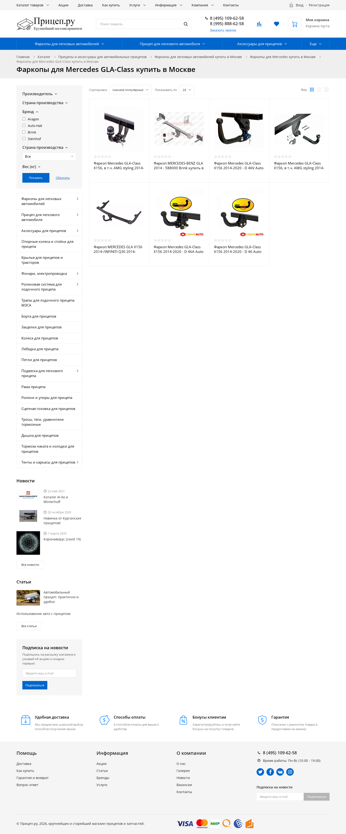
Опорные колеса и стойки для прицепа (47, 244)
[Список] (319, 90)
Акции (63, 5)
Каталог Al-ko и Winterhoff (56, 499)
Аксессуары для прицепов (259, 43)
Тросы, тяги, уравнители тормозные (42, 422)
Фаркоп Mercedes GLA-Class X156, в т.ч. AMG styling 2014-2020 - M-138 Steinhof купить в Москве (299, 165)
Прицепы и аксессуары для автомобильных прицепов (102, 57)
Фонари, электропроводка (44, 273)
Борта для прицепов (38, 316)
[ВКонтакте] (280, 772)
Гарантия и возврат (32, 777)
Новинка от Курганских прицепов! (62, 520)
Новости (183, 777)
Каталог (44, 57)
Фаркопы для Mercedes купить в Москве (283, 57)
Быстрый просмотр (119, 129)
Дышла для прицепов (40, 435)
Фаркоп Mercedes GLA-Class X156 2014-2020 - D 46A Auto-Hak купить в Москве (179, 249)
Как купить (111, 5)
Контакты (231, 5)
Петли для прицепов (39, 359)
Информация (166, 5)
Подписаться (34, 685)
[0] (259, 25)
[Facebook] (270, 772)
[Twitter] (260, 772)
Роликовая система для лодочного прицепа (41, 286)
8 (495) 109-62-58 (227, 18)
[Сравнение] (143, 105)
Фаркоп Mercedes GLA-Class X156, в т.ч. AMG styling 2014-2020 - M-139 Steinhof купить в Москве (119, 165)
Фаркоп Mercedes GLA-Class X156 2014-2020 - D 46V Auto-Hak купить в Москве (239, 165)
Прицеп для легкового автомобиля (170, 43)
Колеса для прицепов (39, 338)
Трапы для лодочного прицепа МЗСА (47, 302)
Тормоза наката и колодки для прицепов (47, 448)
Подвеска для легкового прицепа (42, 373)
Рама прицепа (33, 386)
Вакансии (184, 785)
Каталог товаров (30, 5)
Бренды (103, 777)
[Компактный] (326, 90)
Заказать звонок (223, 30)
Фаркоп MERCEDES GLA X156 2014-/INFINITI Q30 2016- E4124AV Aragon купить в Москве (118, 249)
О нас (181, 763)
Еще (313, 43)
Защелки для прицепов (41, 327)
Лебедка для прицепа (39, 348)
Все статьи (29, 626)
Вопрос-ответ (27, 785)
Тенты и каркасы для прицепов (48, 462)
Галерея (183, 770)
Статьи (102, 770)
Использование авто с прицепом (43, 613)
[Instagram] (290, 772)
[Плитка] (312, 90)
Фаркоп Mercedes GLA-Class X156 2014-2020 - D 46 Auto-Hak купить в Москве (238, 249)
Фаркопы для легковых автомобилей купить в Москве (198, 57)
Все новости (30, 565)
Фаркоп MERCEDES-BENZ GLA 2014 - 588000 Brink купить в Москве (179, 165)
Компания (200, 5)
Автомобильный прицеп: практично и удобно (61, 597)
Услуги (135, 5)
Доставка (85, 5)
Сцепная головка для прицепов (48, 408)
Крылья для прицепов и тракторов (42, 260)
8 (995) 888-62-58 (227, 23)
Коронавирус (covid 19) (62, 539)
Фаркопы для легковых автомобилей (67, 43)
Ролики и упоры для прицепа (46, 397)
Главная (23, 57)
